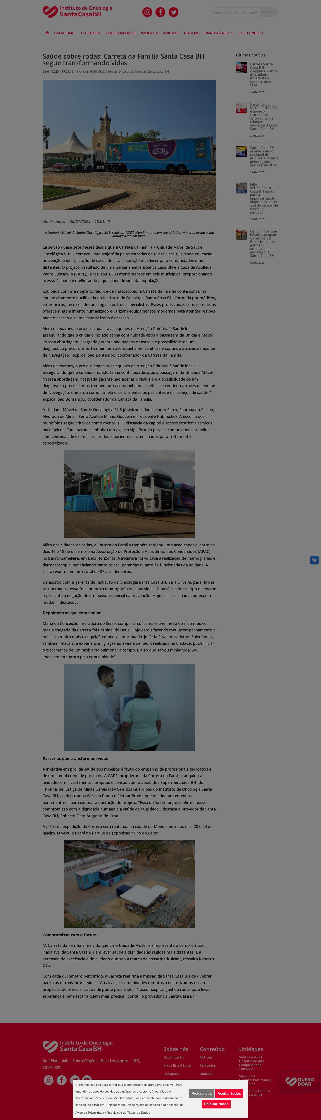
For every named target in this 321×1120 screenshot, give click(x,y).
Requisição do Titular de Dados (128, 1112)
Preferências (202, 1093)
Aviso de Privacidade (89, 1112)
